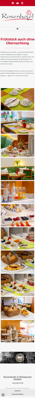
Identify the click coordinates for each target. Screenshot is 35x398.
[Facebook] (13, 3)
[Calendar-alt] (22, 3)
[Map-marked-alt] (17, 3)
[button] (17, 28)
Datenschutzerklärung (17, 394)
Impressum (17, 390)
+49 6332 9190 (17, 383)
